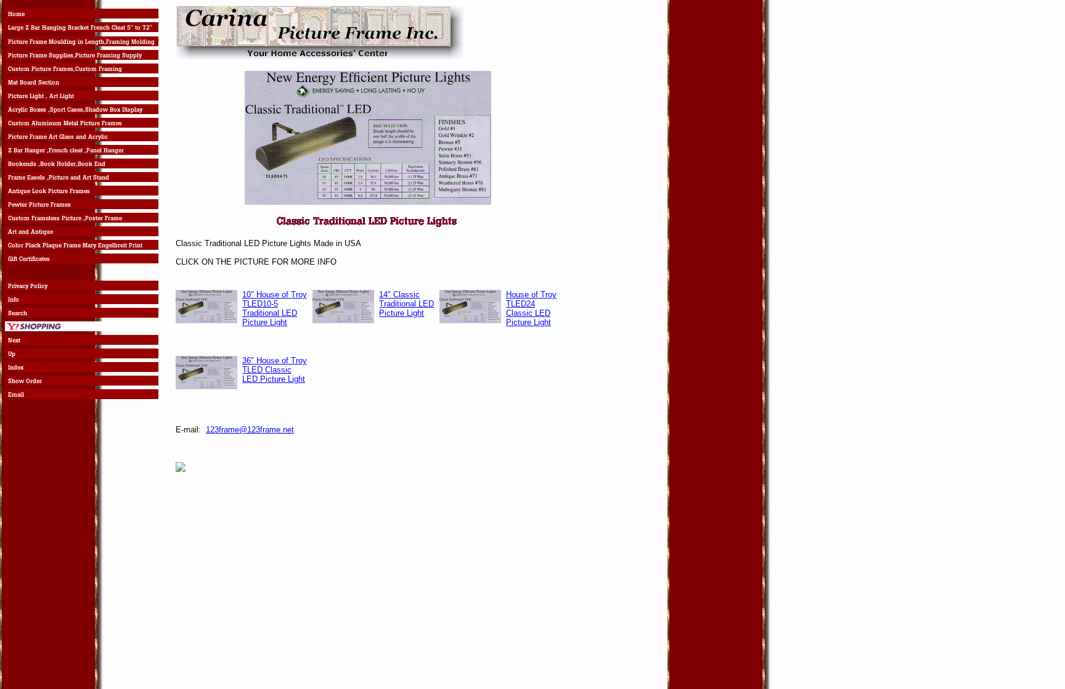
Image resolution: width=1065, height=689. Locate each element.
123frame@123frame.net (250, 429)
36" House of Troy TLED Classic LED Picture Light (274, 370)
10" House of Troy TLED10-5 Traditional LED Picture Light (274, 308)
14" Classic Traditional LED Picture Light (406, 304)
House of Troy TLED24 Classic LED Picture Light (531, 308)
